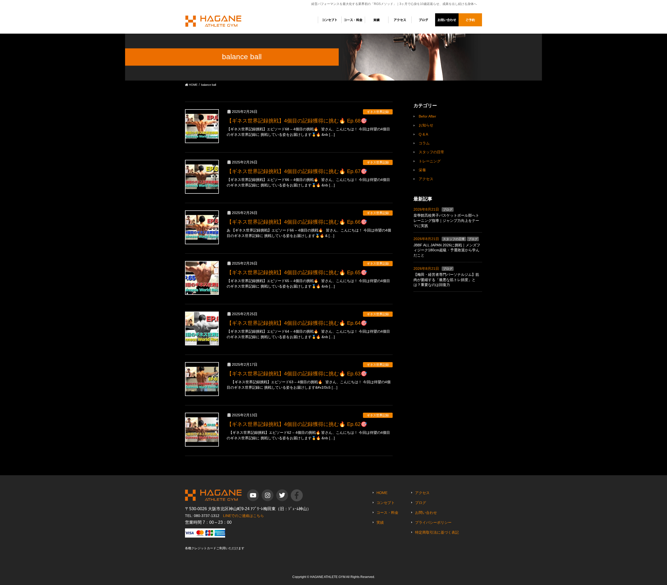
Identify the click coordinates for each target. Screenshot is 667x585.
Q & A (423, 134)
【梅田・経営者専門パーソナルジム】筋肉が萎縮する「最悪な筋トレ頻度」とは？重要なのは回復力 (446, 279)
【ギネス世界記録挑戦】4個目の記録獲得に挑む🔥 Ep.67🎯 (297, 171)
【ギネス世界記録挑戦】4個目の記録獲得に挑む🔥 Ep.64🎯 (297, 323)
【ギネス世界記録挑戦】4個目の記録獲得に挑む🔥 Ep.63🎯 (297, 373)
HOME (381, 493)
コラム (424, 143)
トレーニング (430, 161)
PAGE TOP (653, 560)
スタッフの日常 (431, 152)
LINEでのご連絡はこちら (243, 516)
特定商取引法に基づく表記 (437, 532)
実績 (380, 522)
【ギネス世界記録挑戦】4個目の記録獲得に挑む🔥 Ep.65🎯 (297, 272)
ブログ (447, 209)
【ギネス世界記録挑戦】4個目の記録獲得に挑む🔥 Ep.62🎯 (297, 424)
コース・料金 (387, 512)
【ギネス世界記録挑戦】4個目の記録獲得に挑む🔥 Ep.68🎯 (297, 121)
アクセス (426, 179)
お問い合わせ (426, 512)
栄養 (422, 170)
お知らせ (426, 125)
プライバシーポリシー (433, 522)
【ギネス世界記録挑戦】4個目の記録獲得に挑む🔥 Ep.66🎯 (297, 222)
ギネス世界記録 (378, 112)
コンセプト (385, 503)
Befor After (427, 116)
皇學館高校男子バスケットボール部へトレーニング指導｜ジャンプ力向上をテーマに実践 (446, 220)
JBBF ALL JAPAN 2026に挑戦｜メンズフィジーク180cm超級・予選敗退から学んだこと (446, 250)
